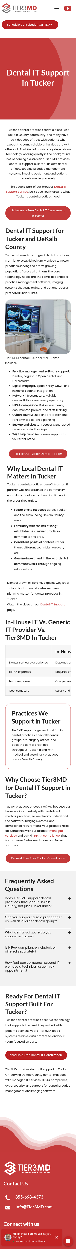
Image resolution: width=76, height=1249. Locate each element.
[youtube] (67, 8)
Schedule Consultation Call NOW (29, 25)
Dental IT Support (52, 604)
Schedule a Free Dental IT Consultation (35, 1055)
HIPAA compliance (47, 836)
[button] (38, 902)
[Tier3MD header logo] (19, 5)
